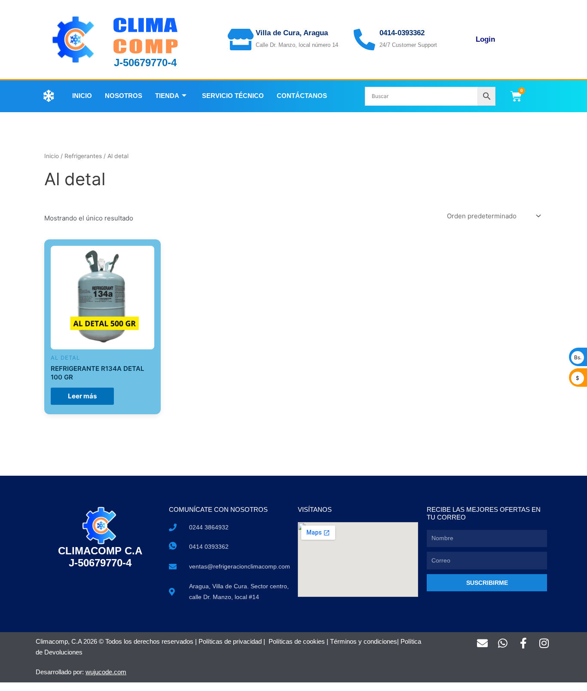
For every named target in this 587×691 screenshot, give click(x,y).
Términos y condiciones (363, 641)
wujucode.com (106, 672)
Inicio (82, 95)
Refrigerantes (83, 156)
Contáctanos (302, 95)
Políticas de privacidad (230, 641)
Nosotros (123, 95)
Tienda (167, 95)
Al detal (65, 358)
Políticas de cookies (297, 641)
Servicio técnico (233, 95)
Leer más (82, 396)
